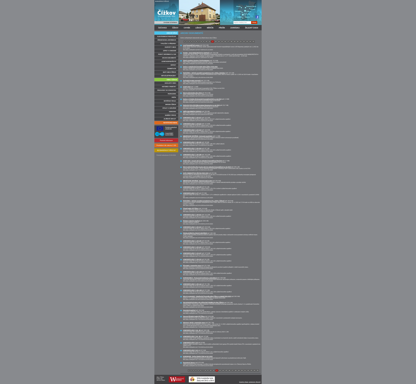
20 (237, 41)
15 (222, 41)
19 (234, 41)
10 (206, 41)
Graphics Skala (243, 382)
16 (225, 41)
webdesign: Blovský (255, 382)
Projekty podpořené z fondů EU (171, 128)
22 (244, 41)
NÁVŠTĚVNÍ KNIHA (170, 123)
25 (253, 41)
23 (247, 41)
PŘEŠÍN (222, 28)
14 (219, 41)
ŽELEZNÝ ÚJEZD (251, 28)
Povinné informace (166, 140)
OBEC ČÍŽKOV (172, 80)
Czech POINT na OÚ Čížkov (169, 134)
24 (250, 41)
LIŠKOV (198, 28)
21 (241, 41)
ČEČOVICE (162, 28)
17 (228, 41)
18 (231, 41)
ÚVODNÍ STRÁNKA (170, 22)
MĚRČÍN (210, 28)
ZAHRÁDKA (235, 28)
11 (209, 41)
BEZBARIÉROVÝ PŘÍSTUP (162, 1)
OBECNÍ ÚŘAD (172, 33)
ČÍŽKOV (175, 28)
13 (215, 41)
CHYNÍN (187, 28)
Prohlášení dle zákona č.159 (166, 145)
